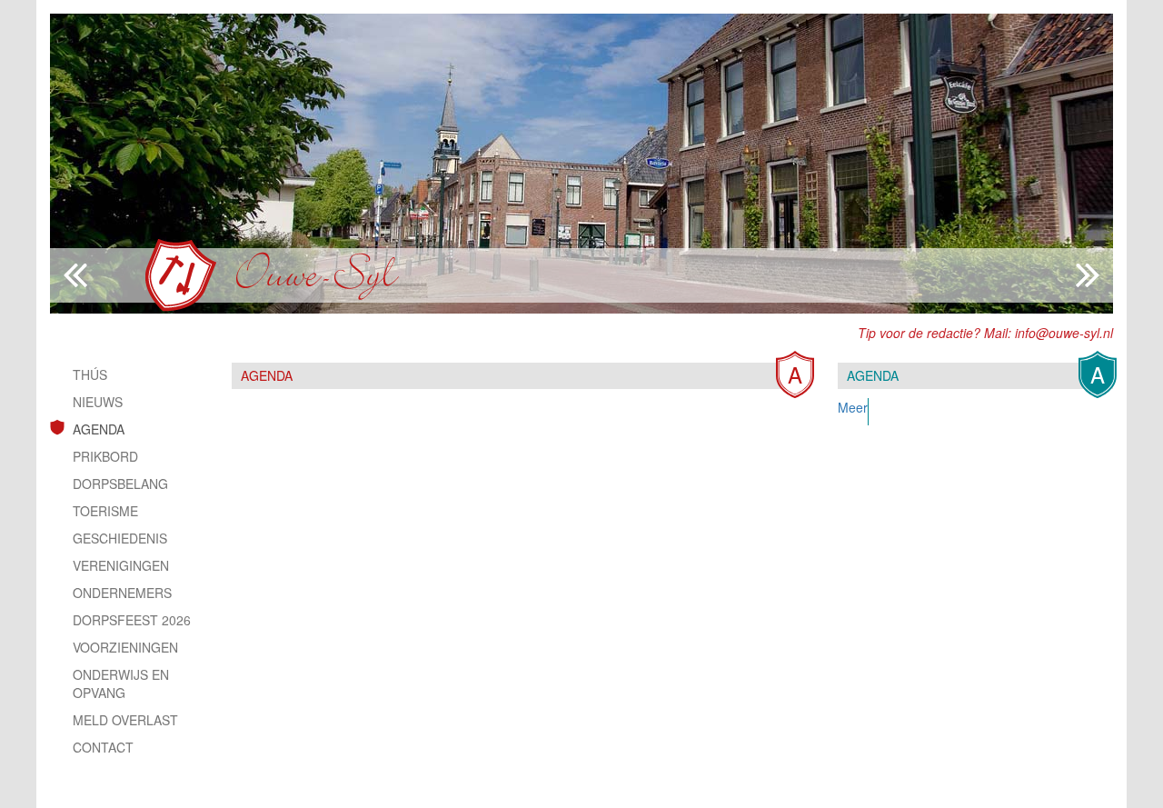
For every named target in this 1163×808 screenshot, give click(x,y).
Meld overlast (125, 720)
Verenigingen (121, 565)
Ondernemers (122, 593)
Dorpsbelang (120, 483)
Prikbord (105, 456)
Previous (1087, 275)
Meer (853, 407)
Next (75, 275)
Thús (90, 374)
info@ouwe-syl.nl (1064, 333)
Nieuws (98, 402)
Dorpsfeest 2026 (132, 620)
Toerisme (105, 511)
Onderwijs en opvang (121, 683)
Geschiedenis (120, 538)
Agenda (98, 429)
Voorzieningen (125, 647)
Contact (103, 747)
